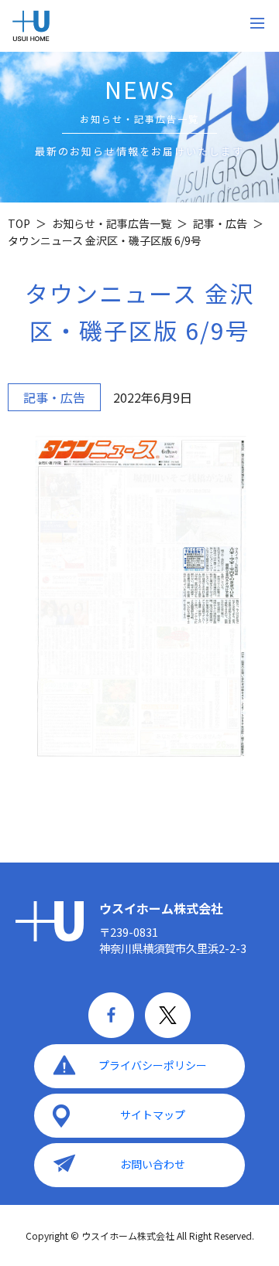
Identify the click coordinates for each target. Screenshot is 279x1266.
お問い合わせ (152, 1164)
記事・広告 (54, 397)
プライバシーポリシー (152, 1065)
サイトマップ (152, 1114)
